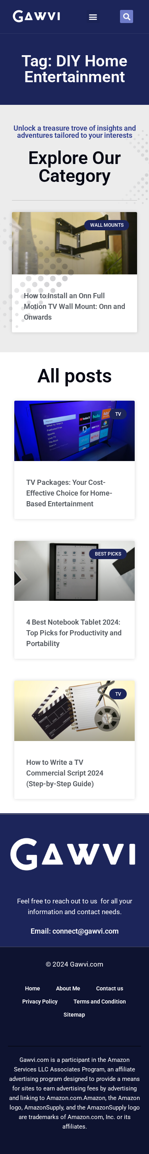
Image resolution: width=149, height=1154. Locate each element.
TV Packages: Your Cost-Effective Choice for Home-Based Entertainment (69, 493)
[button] (93, 16)
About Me (68, 988)
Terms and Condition (100, 1001)
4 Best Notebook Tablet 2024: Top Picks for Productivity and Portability (74, 633)
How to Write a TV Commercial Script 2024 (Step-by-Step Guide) (64, 773)
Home (32, 988)
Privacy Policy (40, 1001)
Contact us (109, 988)
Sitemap (74, 1014)
